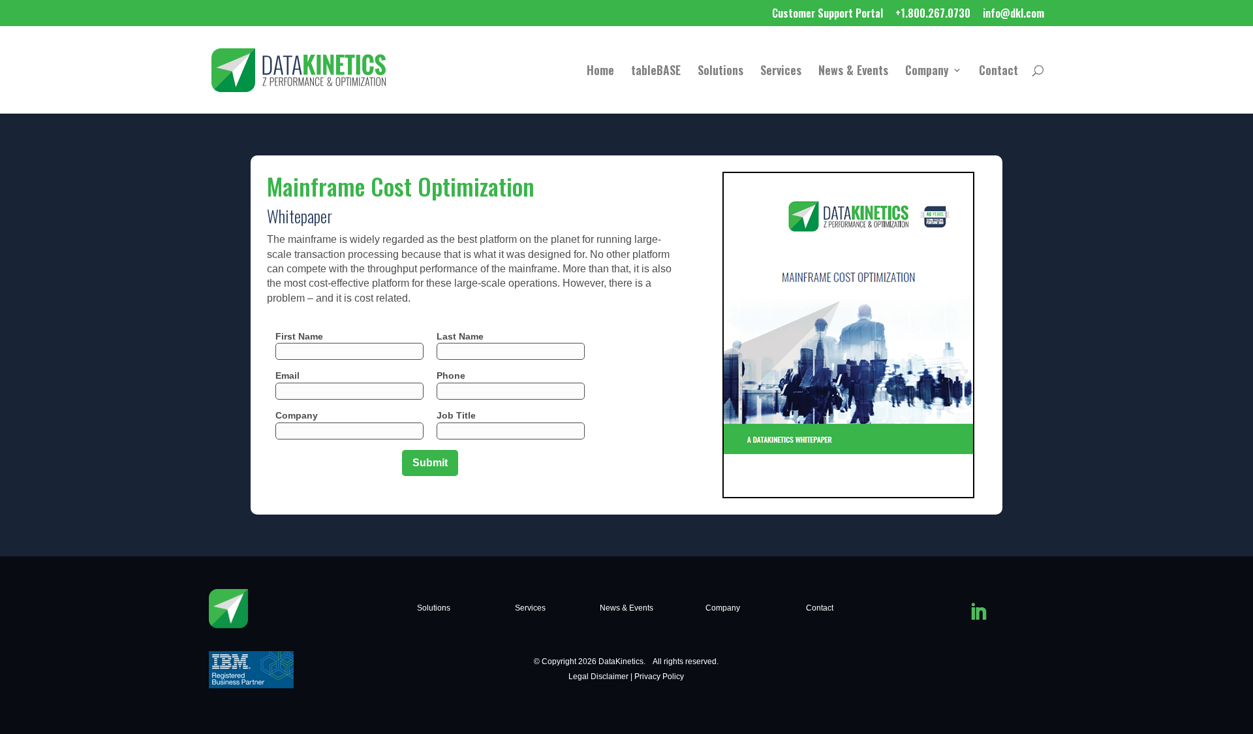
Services (780, 71)
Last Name (460, 336)
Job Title (456, 415)
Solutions (720, 71)
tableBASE (656, 71)
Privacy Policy (659, 676)
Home (600, 71)
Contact (998, 71)
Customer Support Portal (827, 14)
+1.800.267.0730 (932, 14)
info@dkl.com (1013, 14)
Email (287, 375)
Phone (451, 375)
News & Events (853, 71)
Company (927, 71)
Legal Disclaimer (598, 676)
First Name (299, 336)
